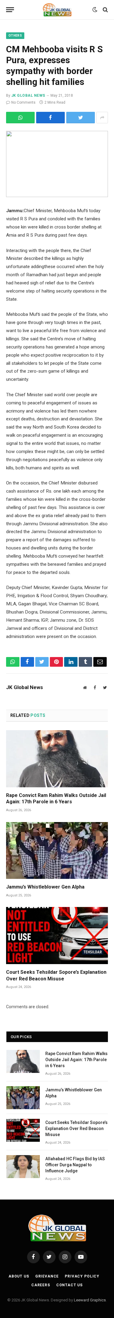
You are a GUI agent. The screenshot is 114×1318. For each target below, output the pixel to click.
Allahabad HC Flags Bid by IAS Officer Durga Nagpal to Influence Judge (75, 1164)
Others (15, 35)
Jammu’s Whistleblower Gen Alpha (45, 887)
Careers (40, 1285)
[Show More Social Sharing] (102, 117)
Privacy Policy (82, 1276)
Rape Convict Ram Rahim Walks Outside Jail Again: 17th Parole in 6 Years (56, 798)
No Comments (23, 102)
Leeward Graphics (90, 1300)
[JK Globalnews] (57, 9)
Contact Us (69, 1285)
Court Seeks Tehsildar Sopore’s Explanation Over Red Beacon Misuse (56, 975)
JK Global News (28, 95)
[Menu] (10, 10)
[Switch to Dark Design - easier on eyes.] (95, 9)
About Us (19, 1276)
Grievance (47, 1276)
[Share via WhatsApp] (20, 117)
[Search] (105, 10)
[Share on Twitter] (50, 117)
